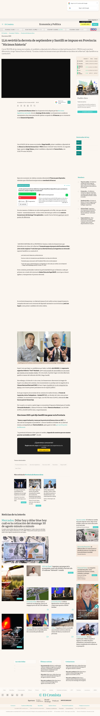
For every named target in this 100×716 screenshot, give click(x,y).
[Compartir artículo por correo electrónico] (31, 106)
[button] (96, 606)
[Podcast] (55, 701)
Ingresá (95, 24)
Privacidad (61, 708)
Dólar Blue (11, 690)
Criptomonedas (21, 690)
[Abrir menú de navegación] (2, 24)
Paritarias (79, 690)
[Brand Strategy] (48, 701)
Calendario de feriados (62, 690)
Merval (44, 690)
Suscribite (40, 705)
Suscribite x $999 (85, 24)
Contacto (13, 705)
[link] (23, 185)
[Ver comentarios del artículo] (34, 106)
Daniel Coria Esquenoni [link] (47, 194)
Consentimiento (69, 708)
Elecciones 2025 (46, 464)
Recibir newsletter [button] (88, 111)
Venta (91, 58)
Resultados (55, 464)
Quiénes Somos (52, 705)
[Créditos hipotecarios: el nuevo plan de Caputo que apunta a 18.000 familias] (62, 593)
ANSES (95, 690)
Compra (95, 58)
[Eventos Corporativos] (39, 701)
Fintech (37, 690)
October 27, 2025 (41, 265)
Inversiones (87, 690)
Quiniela (51, 690)
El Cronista (4, 33)
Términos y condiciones (51, 708)
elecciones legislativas (35, 464)
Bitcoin (30, 690)
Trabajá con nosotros (84, 705)
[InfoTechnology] (66, 701)
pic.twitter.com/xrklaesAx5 (60, 263)
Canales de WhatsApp (26, 705)
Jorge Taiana (18, 468)
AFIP (72, 690)
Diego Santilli (63, 464)
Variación (85, 58)
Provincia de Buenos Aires (27, 33)
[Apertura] (31, 701)
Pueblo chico (82, 98)
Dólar (4, 690)
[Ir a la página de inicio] (9, 24)
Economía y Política (14, 33)
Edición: (92, 19)
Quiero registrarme (44, 450)
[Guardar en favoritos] (69, 102)
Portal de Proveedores (67, 705)
